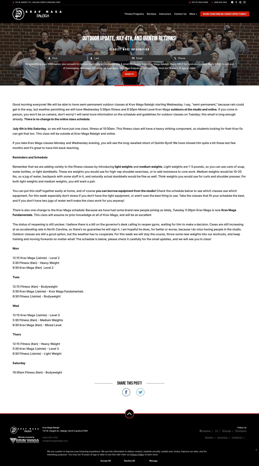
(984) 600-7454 (220, 2)
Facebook (206, 431)
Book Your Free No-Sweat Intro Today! (224, 14)
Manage (153, 461)
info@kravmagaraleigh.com (55, 441)
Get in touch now (199, 2)
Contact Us (180, 13)
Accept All (105, 461)
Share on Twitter (140, 392)
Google (227, 431)
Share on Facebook (126, 392)
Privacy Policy (137, 454)
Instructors (165, 13)
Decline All (129, 461)
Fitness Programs (134, 13)
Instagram (241, 431)
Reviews (151, 13)
